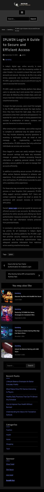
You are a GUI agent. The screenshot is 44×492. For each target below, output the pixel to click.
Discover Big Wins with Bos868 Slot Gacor (28, 296)
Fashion (9, 430)
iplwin (11, 254)
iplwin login (13, 208)
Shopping (9, 444)
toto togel (9, 475)
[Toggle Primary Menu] (22, 12)
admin (23, 55)
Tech (8, 449)
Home (8, 439)
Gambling (8, 59)
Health (8, 435)
